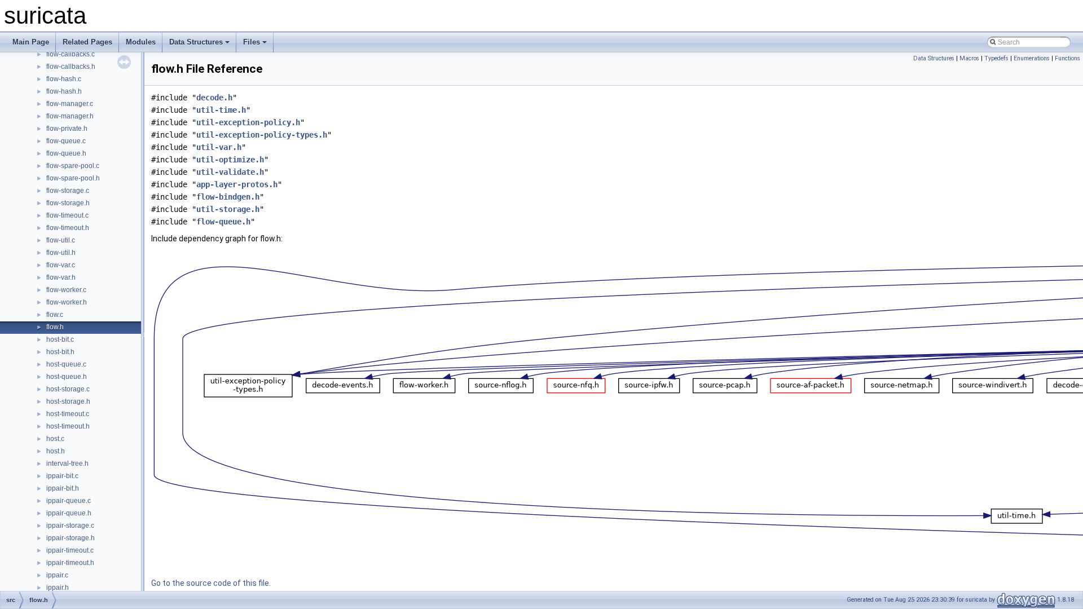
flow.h (55, 327)
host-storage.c (68, 389)
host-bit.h (60, 352)
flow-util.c (60, 240)
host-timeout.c (67, 414)
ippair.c (57, 575)
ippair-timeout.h (70, 563)
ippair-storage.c (70, 525)
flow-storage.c (67, 191)
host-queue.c (66, 364)
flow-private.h (66, 129)
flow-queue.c (66, 141)
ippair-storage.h (70, 538)
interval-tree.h (67, 463)
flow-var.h (61, 277)
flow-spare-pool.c (72, 166)
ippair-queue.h (68, 513)
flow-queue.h (66, 153)
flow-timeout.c (67, 215)
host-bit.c (60, 339)
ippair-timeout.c (70, 550)
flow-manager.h (70, 116)
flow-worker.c (66, 290)
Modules (141, 42)
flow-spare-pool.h (73, 178)
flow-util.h (61, 253)
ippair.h (57, 588)
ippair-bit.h (62, 488)
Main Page (30, 42)
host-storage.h (68, 401)
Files (251, 42)
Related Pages (87, 42)
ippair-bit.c (62, 476)
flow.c (54, 315)
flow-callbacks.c (70, 54)
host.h (55, 451)
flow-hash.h (64, 91)
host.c (55, 439)
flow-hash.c (63, 79)
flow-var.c (60, 265)
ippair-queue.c (68, 501)
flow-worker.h (66, 302)
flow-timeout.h (67, 228)
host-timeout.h (68, 426)
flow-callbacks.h (70, 66)
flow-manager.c (69, 104)
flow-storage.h (68, 203)
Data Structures (196, 42)
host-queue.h (66, 377)
